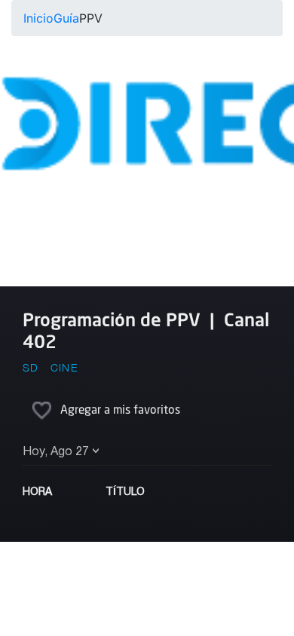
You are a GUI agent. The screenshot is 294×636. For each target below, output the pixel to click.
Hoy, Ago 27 (56, 452)
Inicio (38, 18)
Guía (66, 18)
